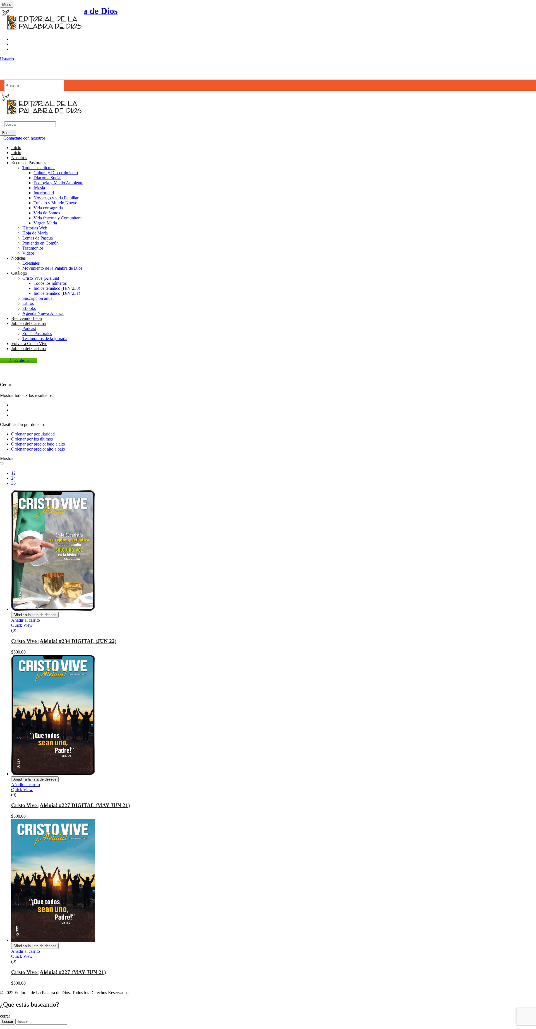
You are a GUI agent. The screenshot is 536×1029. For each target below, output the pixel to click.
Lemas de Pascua (37, 238)
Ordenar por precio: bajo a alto (38, 444)
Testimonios (33, 248)
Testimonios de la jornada (44, 338)
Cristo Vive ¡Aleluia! (40, 278)
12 (13, 473)
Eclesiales (31, 263)
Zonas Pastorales (37, 333)
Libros (28, 303)
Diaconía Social (47, 177)
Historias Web (34, 228)
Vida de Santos (47, 212)
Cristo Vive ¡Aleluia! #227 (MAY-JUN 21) (58, 972)
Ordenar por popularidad (33, 434)
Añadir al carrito (25, 620)
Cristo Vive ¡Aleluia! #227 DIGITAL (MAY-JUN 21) (70, 805)
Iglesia (39, 187)
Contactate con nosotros (24, 138)
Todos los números (50, 283)
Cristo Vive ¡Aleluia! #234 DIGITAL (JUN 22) (63, 641)
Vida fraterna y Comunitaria (58, 218)
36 (13, 483)
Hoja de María (35, 233)
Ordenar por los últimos (32, 439)
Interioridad (44, 192)
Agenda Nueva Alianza (43, 313)
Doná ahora (18, 360)
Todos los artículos (38, 167)
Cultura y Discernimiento (56, 172)
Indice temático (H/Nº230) (57, 288)
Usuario (7, 58)
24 (13, 478)
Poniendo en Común (40, 243)
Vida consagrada (48, 207)
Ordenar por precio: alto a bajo (38, 449)
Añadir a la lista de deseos (34, 615)
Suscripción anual (38, 298)
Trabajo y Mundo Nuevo (55, 202)
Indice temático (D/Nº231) (57, 293)
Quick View (22, 625)
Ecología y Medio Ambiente (58, 182)
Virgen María (45, 223)
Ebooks (29, 308)
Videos (28, 253)
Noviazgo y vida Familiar (56, 197)
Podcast (29, 328)
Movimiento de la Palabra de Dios (52, 268)
